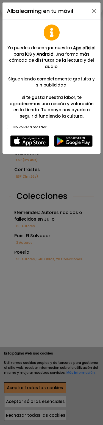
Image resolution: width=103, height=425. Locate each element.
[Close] (94, 11)
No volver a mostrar (29, 127)
